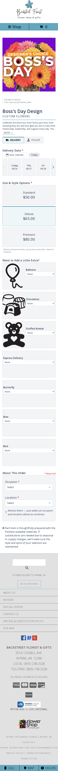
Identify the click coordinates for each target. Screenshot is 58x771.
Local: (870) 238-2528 (29, 664)
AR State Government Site (42, 747)
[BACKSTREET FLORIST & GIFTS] (29, 18)
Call (10, 768)
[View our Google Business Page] (29, 639)
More (7, 132)
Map (30, 768)
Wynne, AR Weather (11, 747)
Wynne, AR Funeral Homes (21, 736)
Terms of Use (29, 758)
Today (34, 154)
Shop (16, 26)
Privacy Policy (15, 753)
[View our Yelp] (34, 639)
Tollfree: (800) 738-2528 (29, 669)
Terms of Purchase (38, 753)
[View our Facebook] (23, 639)
